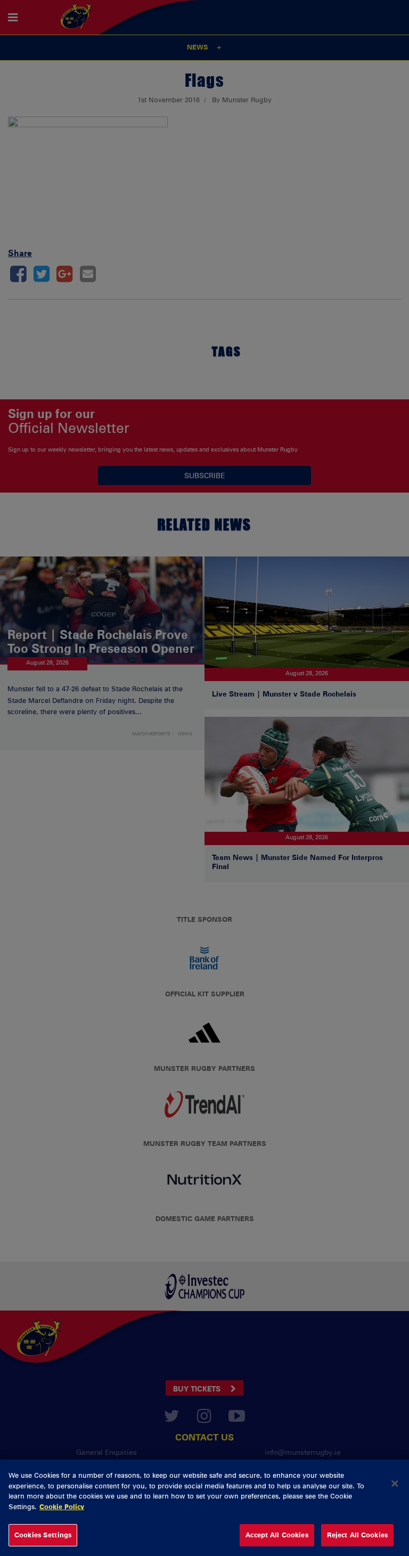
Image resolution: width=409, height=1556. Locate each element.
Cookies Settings (42, 1534)
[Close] (394, 1483)
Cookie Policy (61, 1506)
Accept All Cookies (277, 1534)
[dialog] (204, 1508)
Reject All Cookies (357, 1534)
